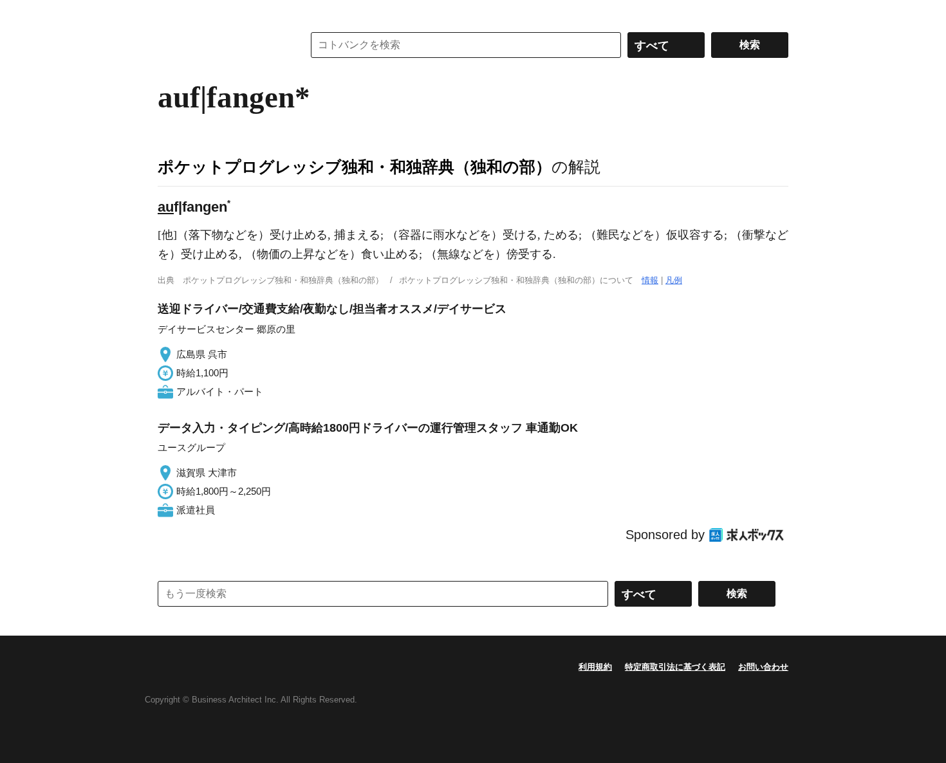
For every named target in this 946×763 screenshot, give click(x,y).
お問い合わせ (763, 667)
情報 (650, 280)
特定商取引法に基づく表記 (675, 667)
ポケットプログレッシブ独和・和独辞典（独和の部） (355, 167)
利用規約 (595, 667)
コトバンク (221, 45)
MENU (170, 13)
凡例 (673, 280)
